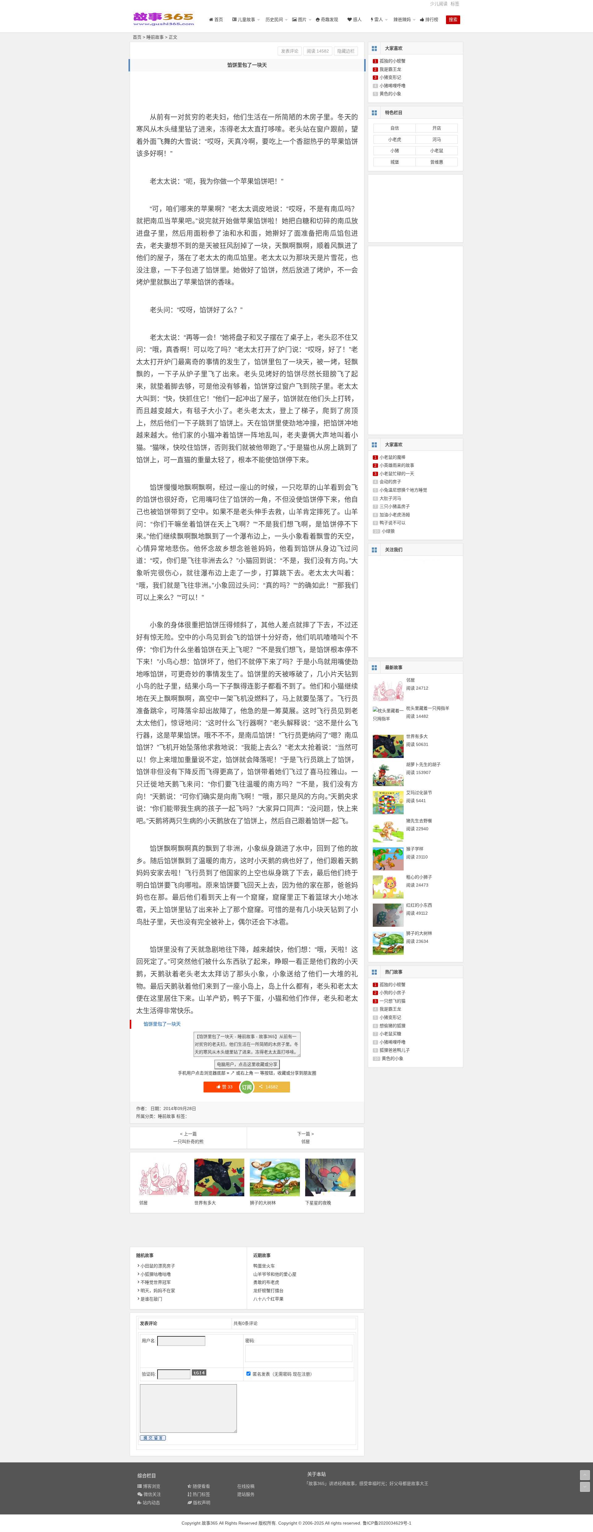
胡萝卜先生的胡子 (423, 764)
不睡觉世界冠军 (156, 1282)
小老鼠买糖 (390, 1033)
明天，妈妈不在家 (158, 1290)
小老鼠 (436, 150)
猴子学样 (414, 848)
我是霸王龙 (390, 69)
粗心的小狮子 (419, 877)
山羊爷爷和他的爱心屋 (274, 1274)
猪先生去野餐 (419, 820)
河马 (436, 139)
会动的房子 (390, 481)
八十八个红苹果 (268, 1298)
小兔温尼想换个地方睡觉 (403, 489)
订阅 (247, 1087)
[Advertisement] (248, 91)
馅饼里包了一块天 (162, 1024)
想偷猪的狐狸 (393, 1025)
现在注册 (301, 1374)
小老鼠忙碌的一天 (397, 473)
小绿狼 (388, 531)
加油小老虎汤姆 (395, 514)
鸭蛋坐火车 (264, 1265)
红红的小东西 (419, 905)
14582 (272, 1086)
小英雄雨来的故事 (397, 465)
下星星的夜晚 (318, 1202)
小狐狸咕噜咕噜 (156, 1274)
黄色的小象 (390, 93)
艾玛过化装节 (419, 792)
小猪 (394, 150)
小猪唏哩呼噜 (393, 85)
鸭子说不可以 (393, 522)
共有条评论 (245, 1323)
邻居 (143, 1202)
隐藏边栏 (346, 51)
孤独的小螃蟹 (393, 60)
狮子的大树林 (263, 1202)
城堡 (394, 162)
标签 (455, 3)
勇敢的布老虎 (266, 1282)
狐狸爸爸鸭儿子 (395, 1050)
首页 (137, 37)
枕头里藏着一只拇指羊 (427, 708)
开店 (436, 128)
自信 (394, 128)
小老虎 (394, 139)
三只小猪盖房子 (395, 506)
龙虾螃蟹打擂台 (268, 1290)
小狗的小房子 (393, 992)
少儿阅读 (439, 3)
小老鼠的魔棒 (393, 457)
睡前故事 (155, 37)
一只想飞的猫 (393, 1000)
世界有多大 (205, 1202)
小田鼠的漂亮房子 (158, 1265)
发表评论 (289, 51)
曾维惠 (436, 162)
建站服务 (245, 1494)
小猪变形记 (390, 77)
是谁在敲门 (151, 1298)
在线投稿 (245, 1486)
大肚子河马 (390, 498)
